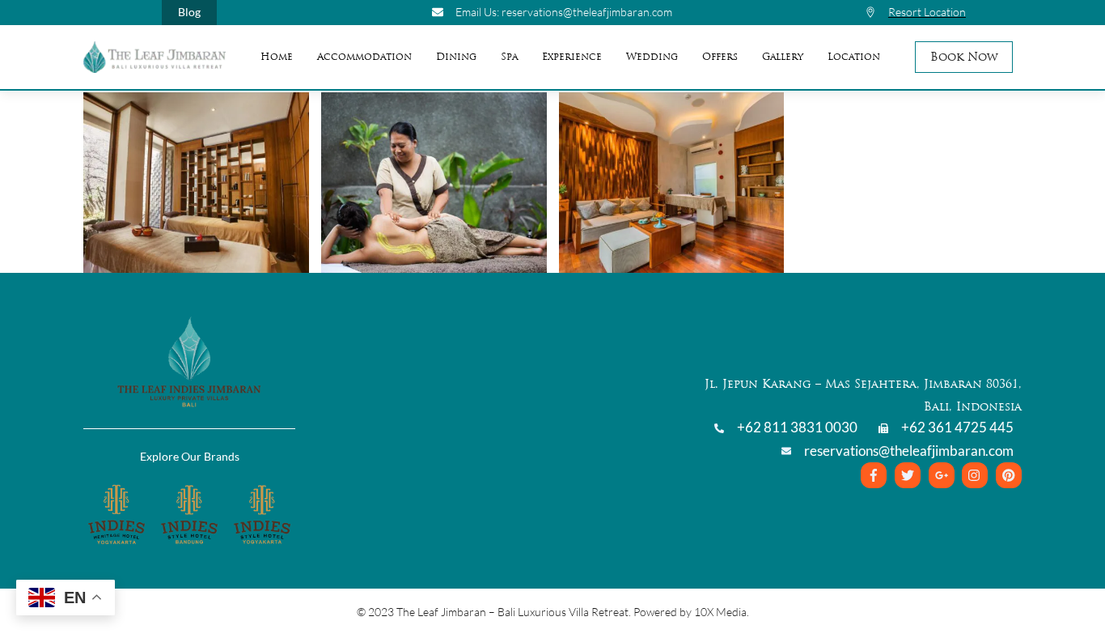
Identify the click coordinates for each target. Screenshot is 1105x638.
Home (276, 56)
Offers (720, 56)
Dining (456, 56)
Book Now (964, 56)
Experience (572, 56)
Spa (509, 56)
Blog (189, 12)
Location (854, 56)
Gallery (782, 56)
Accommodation (364, 56)
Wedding (652, 56)
